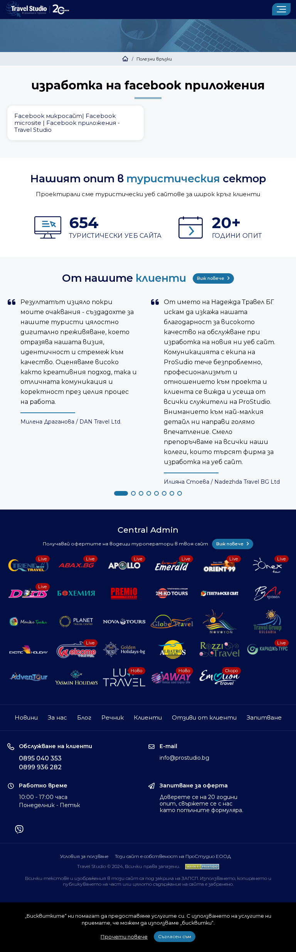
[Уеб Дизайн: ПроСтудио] (200, 866)
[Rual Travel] (267, 593)
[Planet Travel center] (76, 621)
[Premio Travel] (124, 593)
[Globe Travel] (172, 621)
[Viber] (19, 830)
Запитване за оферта (194, 785)
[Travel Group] (267, 621)
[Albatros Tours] (172, 649)
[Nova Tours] (124, 621)
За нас (57, 717)
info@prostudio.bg (184, 757)
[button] (121, 493)
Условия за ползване (84, 856)
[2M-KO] (172, 593)
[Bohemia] (76, 593)
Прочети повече (124, 936)
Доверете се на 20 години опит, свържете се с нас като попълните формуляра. (201, 804)
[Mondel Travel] (28, 621)
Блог (84, 717)
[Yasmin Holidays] (76, 677)
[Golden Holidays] (124, 649)
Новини (26, 717)
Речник (112, 717)
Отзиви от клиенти (204, 717)
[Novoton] (219, 621)
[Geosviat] (219, 593)
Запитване (264, 717)
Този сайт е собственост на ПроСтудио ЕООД (173, 856)
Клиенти (148, 717)
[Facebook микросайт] (75, 123)
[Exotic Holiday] (28, 649)
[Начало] (125, 59)
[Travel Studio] (37, 9)
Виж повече (211, 278)
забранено (221, 884)
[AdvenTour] (28, 677)
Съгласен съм (174, 936)
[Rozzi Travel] (219, 649)
